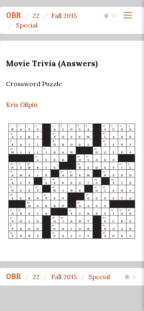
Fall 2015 (64, 16)
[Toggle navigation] (127, 15)
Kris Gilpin (22, 104)
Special (27, 25)
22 (36, 16)
